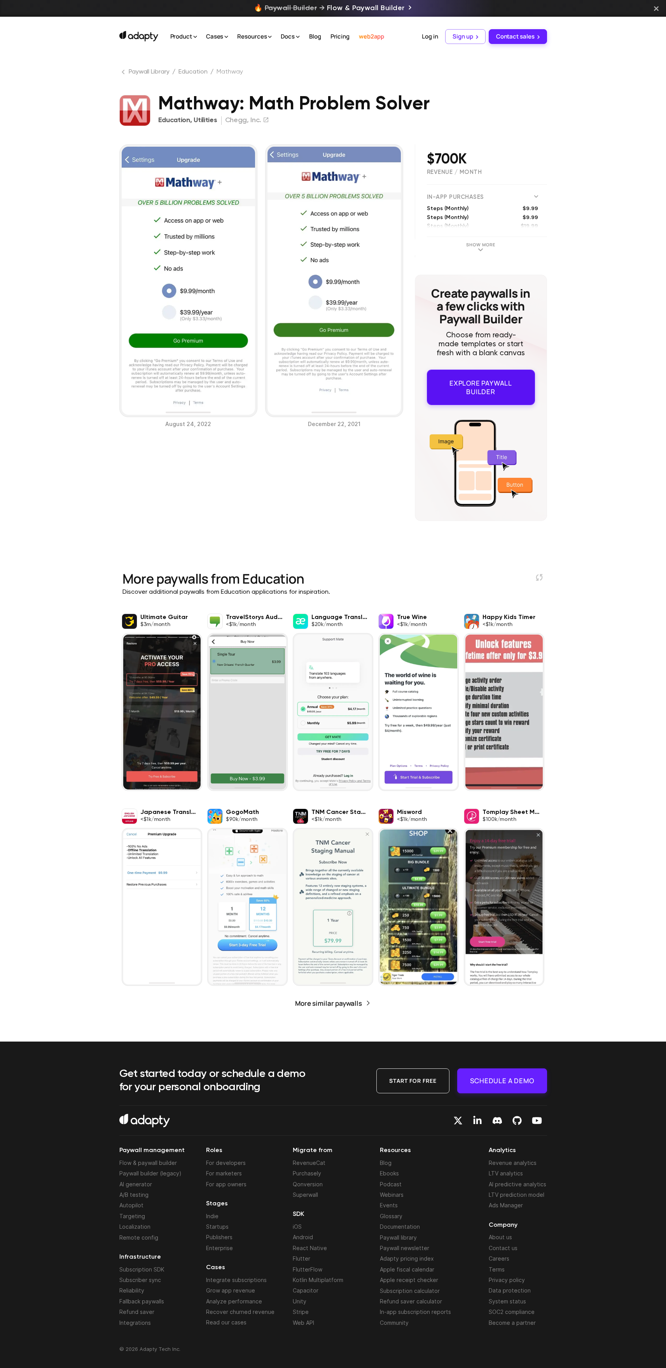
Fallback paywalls (141, 1301)
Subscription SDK (141, 1269)
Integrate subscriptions (236, 1280)
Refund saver (136, 1311)
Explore (480, 384)
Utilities (205, 120)
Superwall (305, 1194)
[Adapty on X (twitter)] (458, 1120)
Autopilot (131, 1205)
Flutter (301, 1258)
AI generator (135, 1184)
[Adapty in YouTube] (537, 1120)
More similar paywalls (328, 997)
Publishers (219, 1237)
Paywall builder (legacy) (150, 1173)
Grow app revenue (230, 1290)
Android (303, 1237)
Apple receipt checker (409, 1280)
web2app (371, 36)
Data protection (510, 1290)
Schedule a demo (502, 1080)
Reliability (131, 1290)
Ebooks (389, 1173)
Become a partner (512, 1322)
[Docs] (297, 37)
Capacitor (305, 1290)
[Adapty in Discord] (497, 1120)
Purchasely (307, 1173)
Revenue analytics (513, 1162)
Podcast (391, 1184)
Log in (430, 36)
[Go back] (124, 73)
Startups (217, 1226)
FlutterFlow (307, 1269)
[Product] (195, 37)
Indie (212, 1216)
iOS (297, 1226)
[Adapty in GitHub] (517, 1120)
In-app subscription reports (415, 1311)
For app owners (226, 1184)
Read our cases (226, 1322)
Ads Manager (506, 1205)
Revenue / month (454, 172)
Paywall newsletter (404, 1248)
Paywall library (398, 1237)
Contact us (503, 1248)
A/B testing (134, 1194)
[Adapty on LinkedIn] (477, 1120)
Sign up (463, 36)
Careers (499, 1258)
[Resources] (269, 37)
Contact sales (515, 36)
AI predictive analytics (517, 1184)
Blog (315, 36)
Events (389, 1205)
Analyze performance (234, 1301)
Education (192, 72)
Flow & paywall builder (148, 1162)
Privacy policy (507, 1280)
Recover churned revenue (240, 1311)
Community (394, 1322)
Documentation (400, 1226)
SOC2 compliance (512, 1311)
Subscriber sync (140, 1280)
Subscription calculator (410, 1290)
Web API (303, 1322)
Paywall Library (149, 72)
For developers (226, 1162)
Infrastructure (140, 1257)
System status (507, 1301)
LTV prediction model (516, 1194)
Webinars (392, 1194)
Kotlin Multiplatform (318, 1280)
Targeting (132, 1216)
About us (500, 1237)
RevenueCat (309, 1162)
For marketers (224, 1173)
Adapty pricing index (407, 1258)
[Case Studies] (226, 37)
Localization (134, 1226)
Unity (299, 1301)
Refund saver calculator (411, 1301)
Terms (497, 1269)
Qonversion (308, 1184)
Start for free (413, 1080)
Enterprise (219, 1248)
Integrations (135, 1322)
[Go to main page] (138, 36)
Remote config (138, 1237)
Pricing (340, 36)
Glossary (391, 1216)
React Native (310, 1248)
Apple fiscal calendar (407, 1269)
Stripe (301, 1311)
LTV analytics (506, 1173)
